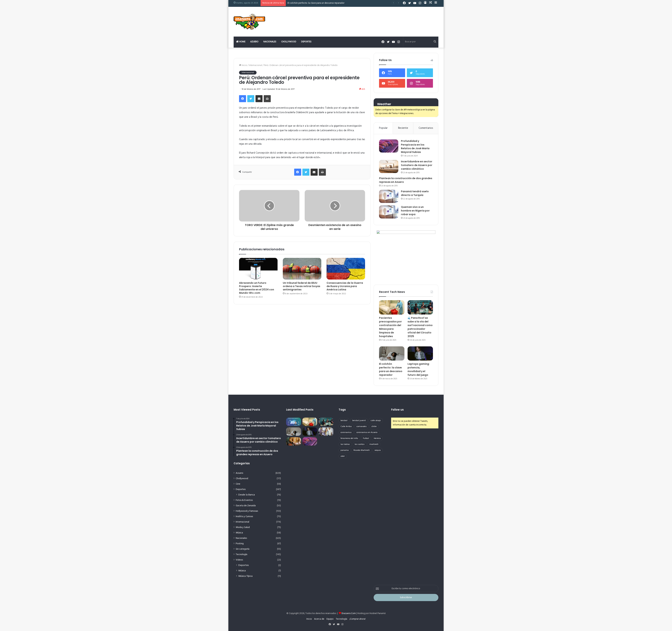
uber (343, 456)
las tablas (345, 444)
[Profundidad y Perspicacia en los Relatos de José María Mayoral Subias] (388, 146)
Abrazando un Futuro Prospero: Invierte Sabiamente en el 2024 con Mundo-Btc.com (256, 288)
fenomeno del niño (349, 438)
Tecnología (241, 554)
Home (242, 42)
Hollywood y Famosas (247, 511)
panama (345, 450)
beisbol (344, 420)
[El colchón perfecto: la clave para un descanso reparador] (391, 353)
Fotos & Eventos (244, 500)
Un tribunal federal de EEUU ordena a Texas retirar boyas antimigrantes (301, 286)
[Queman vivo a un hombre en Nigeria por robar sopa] (388, 211)
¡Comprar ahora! (357, 619)
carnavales (361, 426)
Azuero (254, 42)
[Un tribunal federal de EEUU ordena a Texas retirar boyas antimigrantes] (302, 269)
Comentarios (426, 128)
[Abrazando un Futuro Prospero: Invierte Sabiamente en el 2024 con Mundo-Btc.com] (258, 269)
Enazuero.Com (349, 613)
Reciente (403, 128)
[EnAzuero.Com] (249, 22)
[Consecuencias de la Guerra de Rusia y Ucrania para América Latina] (346, 269)
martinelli (373, 444)
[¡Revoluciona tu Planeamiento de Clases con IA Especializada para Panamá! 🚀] (293, 422)
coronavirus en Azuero (366, 432)
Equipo (330, 619)
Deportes (306, 42)
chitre (374, 426)
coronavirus (346, 432)
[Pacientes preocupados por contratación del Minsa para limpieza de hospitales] (391, 307)
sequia (377, 450)
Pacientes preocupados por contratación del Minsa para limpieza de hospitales (390, 327)
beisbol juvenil (359, 420)
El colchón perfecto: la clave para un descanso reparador (316, 3)
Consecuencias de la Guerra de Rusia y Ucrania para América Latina (345, 286)
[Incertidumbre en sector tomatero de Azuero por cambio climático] (388, 166)
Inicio (244, 65)
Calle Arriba (346, 426)
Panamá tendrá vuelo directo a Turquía (415, 193)
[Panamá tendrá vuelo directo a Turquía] (388, 196)
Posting (240, 543)
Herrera (377, 438)
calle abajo (376, 420)
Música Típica (245, 576)
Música (239, 533)
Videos (239, 560)
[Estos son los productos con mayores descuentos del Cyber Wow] (293, 441)
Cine (238, 484)
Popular (383, 128)
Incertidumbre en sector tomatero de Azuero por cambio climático (416, 165)
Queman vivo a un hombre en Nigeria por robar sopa (415, 210)
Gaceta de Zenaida (246, 505)
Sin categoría (242, 549)
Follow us (397, 409)
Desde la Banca (246, 495)
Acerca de (319, 619)
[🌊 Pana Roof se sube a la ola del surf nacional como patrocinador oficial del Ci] (420, 307)
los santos (360, 444)
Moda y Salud (243, 527)
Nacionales (269, 42)
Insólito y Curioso (244, 516)
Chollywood (288, 42)
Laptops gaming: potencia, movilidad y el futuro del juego (419, 369)
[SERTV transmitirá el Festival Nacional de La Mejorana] (325, 431)
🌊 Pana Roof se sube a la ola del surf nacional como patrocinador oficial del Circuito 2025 (420, 327)
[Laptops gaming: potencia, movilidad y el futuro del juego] (420, 353)
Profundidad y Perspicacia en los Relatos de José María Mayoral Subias (415, 146)
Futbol (366, 438)
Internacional (255, 65)
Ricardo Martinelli (362, 450)
